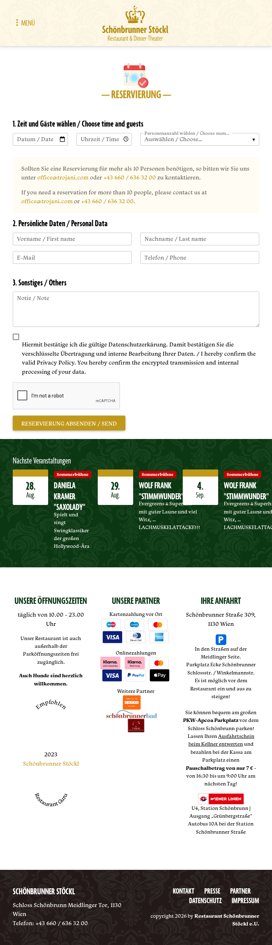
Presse (212, 891)
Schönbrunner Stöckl (51, 763)
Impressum (245, 901)
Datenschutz (205, 901)
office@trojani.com (63, 177)
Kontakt (183, 891)
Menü (28, 23)
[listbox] (199, 139)
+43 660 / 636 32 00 (129, 177)
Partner (240, 891)
